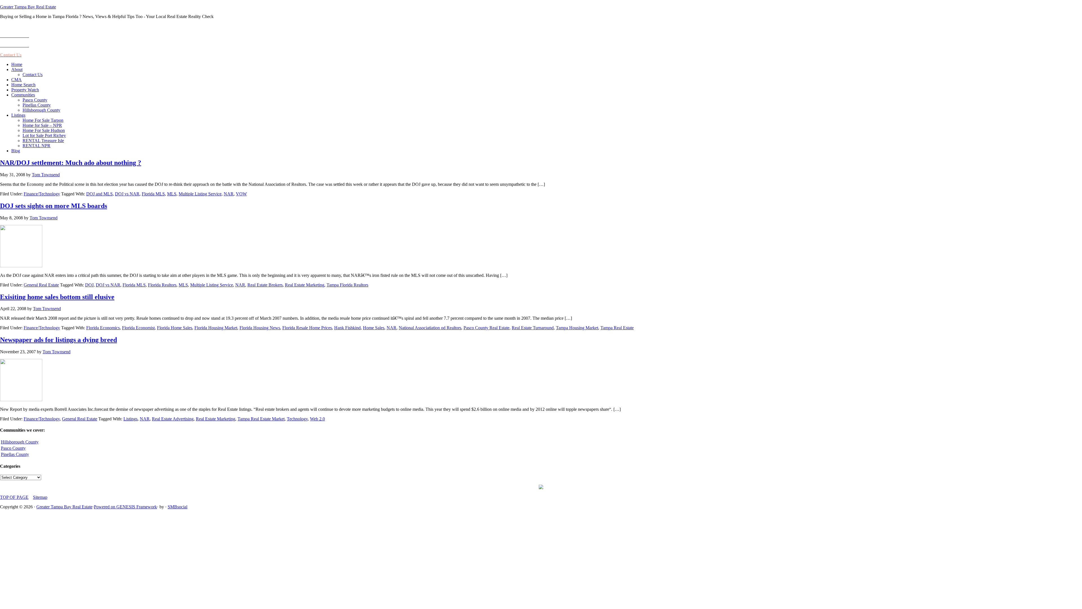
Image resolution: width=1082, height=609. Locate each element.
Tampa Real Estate (617, 327)
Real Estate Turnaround (533, 327)
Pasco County (13, 448)
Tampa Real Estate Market (261, 418)
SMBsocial (177, 506)
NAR (229, 193)
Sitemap (40, 497)
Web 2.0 (317, 418)
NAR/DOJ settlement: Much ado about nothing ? (70, 162)
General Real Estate (41, 285)
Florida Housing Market (215, 327)
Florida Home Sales (174, 327)
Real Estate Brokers (265, 285)
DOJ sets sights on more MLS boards (53, 205)
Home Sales (373, 327)
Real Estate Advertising (173, 418)
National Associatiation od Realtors (430, 327)
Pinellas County (15, 454)
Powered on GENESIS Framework (125, 506)
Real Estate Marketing (304, 285)
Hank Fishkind (347, 327)
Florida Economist (138, 327)
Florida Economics (103, 327)
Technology (297, 418)
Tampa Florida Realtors (347, 285)
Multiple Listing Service (200, 193)
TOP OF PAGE (14, 497)
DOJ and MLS (99, 193)
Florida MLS (153, 193)
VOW (241, 193)
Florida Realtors (162, 285)
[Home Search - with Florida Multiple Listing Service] (541, 487)
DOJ (89, 285)
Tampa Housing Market (577, 327)
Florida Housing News (260, 327)
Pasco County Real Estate (486, 327)
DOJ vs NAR (127, 193)
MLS (171, 193)
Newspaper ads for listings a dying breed (58, 339)
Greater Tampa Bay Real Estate (28, 7)
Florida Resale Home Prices (307, 327)
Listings (130, 418)
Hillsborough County (20, 442)
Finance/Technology (42, 193)
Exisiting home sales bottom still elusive (57, 297)
